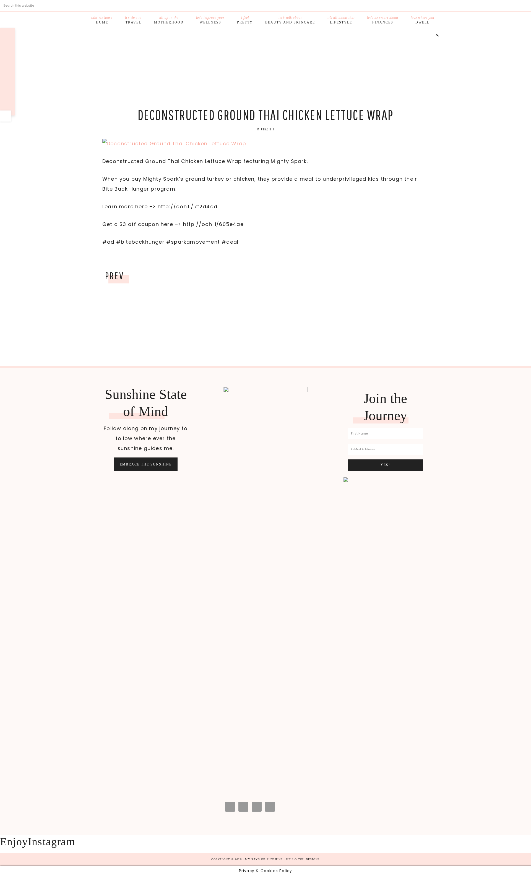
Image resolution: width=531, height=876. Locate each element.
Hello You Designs (303, 859)
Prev (114, 275)
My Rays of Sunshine (265, 68)
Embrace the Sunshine (146, 464)
